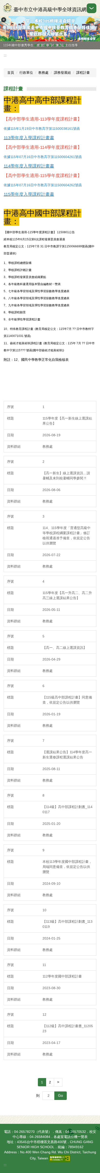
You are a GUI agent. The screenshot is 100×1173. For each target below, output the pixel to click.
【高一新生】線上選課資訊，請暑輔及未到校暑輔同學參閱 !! (66, 475)
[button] (3, 19)
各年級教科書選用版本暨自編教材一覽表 (34, 284)
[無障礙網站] (59, 1158)
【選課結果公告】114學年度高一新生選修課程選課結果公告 (67, 754)
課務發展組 (62, 72)
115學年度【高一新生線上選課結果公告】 (67, 420)
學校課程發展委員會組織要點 (27, 277)
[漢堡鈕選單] (91, 8)
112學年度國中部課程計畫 (62, 976)
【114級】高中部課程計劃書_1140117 (67, 809)
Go (60, 1095)
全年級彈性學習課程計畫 (24, 319)
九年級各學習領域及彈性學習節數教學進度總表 (38, 305)
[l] (33, 329)
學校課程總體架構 (20, 263)
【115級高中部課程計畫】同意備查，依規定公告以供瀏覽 (67, 699)
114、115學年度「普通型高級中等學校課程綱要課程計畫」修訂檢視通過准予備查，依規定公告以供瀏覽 (66, 535)
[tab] (28, 38)
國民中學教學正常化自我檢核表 (45, 360)
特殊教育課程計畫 (21, 329)
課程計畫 (83, 72)
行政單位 (26, 72)
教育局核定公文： (47, 329)
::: (5, 55)
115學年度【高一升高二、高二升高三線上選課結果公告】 (67, 595)
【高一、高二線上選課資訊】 (64, 648)
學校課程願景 (17, 312)
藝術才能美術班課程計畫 (26, 343)
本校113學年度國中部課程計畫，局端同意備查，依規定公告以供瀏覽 (67, 867)
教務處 (43, 72)
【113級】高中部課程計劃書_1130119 (67, 924)
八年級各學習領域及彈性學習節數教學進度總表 (38, 298)
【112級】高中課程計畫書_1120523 (67, 1028)
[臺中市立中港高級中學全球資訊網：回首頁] (7, 8)
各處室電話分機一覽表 (71, 1137)
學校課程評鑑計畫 (20, 270)
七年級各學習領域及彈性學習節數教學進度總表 (38, 291)
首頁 (10, 72)
